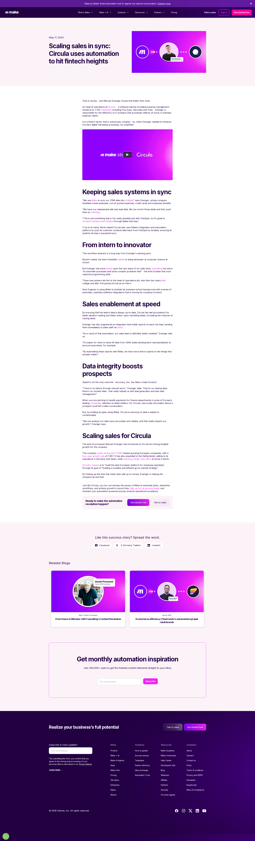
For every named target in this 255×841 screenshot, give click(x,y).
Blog (163, 770)
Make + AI (114, 755)
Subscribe (150, 681)
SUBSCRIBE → (56, 770)
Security (164, 790)
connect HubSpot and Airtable (97, 221)
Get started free (241, 12)
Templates (139, 760)
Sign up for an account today (145, 488)
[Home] (11, 12)
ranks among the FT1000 (110, 453)
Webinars (165, 775)
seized (109, 268)
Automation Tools (142, 775)
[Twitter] (190, 811)
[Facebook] (176, 811)
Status (113, 790)
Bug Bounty (192, 785)
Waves (113, 795)
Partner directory (142, 765)
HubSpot (95, 212)
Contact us (191, 760)
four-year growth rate (93, 456)
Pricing (174, 12)
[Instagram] (183, 811)
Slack (120, 327)
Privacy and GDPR (195, 775)
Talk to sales (210, 12)
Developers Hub (168, 765)
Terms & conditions (195, 770)
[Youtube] (204, 811)
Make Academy (168, 750)
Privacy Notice (85, 764)
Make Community (168, 755)
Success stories (142, 755)
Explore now (164, 3)
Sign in (224, 12)
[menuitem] (85, 12)
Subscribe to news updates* (63, 745)
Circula (111, 107)
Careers (190, 755)
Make (94, 200)
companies (95, 403)
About (189, 750)
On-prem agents (168, 795)
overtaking (157, 268)
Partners (164, 785)
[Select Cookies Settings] (6, 836)
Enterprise (114, 785)
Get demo (114, 780)
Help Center (166, 760)
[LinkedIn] (197, 811)
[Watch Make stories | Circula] (127, 155)
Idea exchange (141, 770)
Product (113, 750)
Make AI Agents (117, 760)
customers (106, 110)
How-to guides (141, 750)
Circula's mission (90, 465)
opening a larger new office (137, 459)
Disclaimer (191, 780)
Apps (112, 765)
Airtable (129, 200)
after (163, 280)
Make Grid (115, 770)
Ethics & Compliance (195, 790)
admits (121, 259)
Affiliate (164, 780)
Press (189, 765)
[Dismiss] (251, 3)
